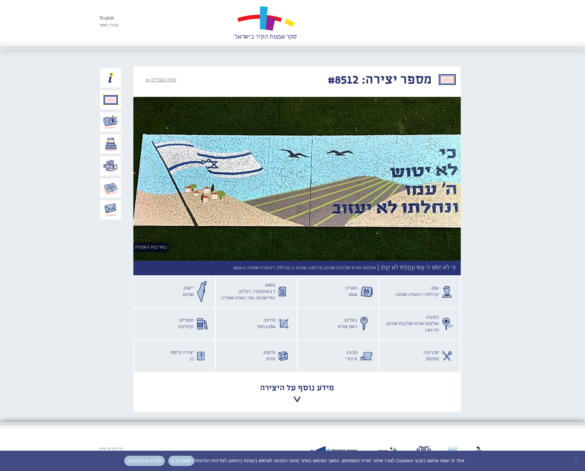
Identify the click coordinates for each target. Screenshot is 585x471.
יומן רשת (111, 143)
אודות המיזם (111, 77)
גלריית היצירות (111, 99)
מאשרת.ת (181, 460)
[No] (576, 460)
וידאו (111, 165)
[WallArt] (265, 21)
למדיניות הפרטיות (144, 460)
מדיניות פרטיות (111, 449)
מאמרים (111, 187)
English (107, 18)
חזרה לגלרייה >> (160, 80)
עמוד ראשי (109, 25)
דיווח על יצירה (111, 121)
